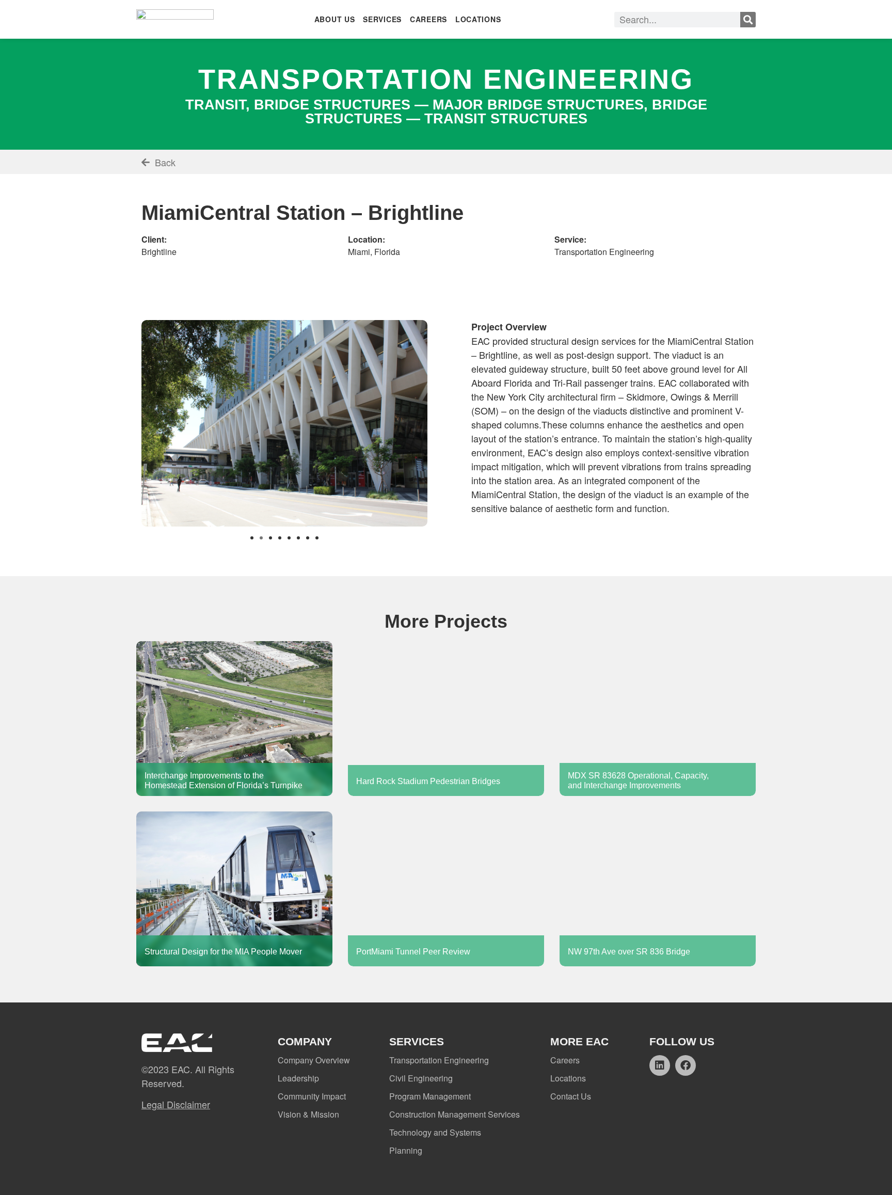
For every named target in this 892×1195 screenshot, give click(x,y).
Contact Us (570, 1096)
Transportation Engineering (439, 1060)
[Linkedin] (659, 1065)
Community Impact (312, 1096)
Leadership (298, 1078)
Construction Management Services (454, 1114)
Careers (565, 1060)
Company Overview (314, 1060)
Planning (405, 1150)
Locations (568, 1078)
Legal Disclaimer (175, 1104)
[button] (251, 537)
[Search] (748, 19)
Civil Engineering (421, 1078)
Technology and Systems (435, 1132)
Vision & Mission (308, 1114)
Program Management (430, 1096)
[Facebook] (685, 1065)
